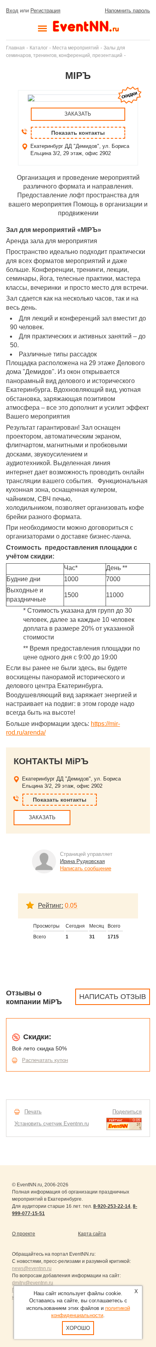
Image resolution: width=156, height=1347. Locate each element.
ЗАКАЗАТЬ (77, 114)
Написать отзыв (112, 997)
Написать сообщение (85, 868)
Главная (15, 47)
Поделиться (127, 1112)
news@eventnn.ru (32, 1268)
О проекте (23, 1234)
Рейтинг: (50, 905)
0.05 (71, 905)
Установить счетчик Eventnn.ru (51, 1124)
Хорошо (78, 1328)
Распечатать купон (45, 1060)
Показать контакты (78, 133)
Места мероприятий (75, 47)
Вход (12, 11)
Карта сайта (92, 1234)
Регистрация (45, 11)
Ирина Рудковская (82, 861)
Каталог (39, 47)
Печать (33, 1112)
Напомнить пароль (127, 11)
